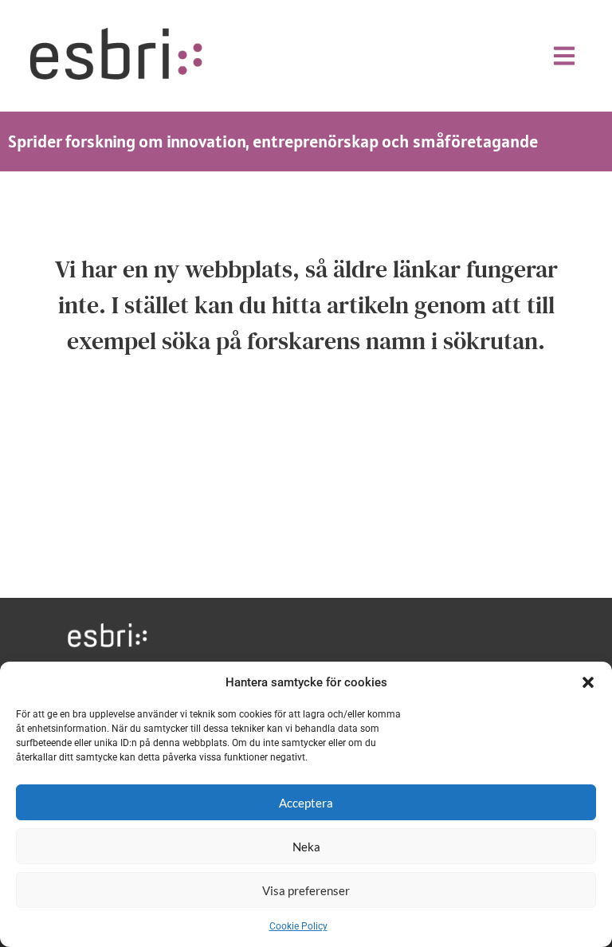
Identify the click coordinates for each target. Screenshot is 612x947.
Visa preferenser (306, 890)
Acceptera (306, 803)
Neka (306, 846)
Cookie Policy (298, 926)
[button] (588, 682)
